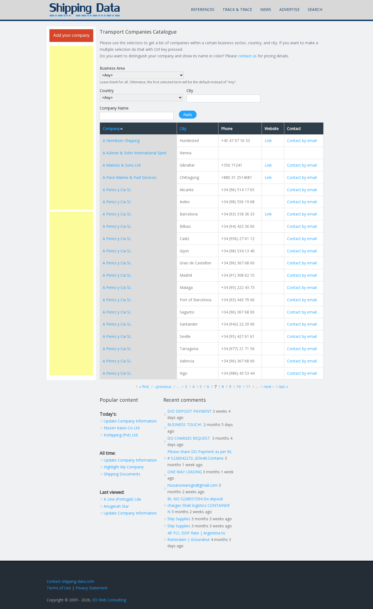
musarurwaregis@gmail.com (192, 485)
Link (268, 140)
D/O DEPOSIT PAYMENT (189, 411)
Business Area (112, 68)
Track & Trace (237, 9)
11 (248, 386)
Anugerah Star (116, 506)
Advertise (289, 9)
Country (107, 90)
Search (315, 9)
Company (111, 128)
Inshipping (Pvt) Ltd (121, 434)
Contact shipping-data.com (70, 581)
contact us (247, 55)
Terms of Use (59, 587)
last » (283, 386)
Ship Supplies (178, 518)
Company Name (114, 108)
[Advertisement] (71, 128)
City (190, 90)
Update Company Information (130, 421)
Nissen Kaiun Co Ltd (122, 427)
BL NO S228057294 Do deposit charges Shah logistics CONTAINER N (198, 505)
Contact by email (302, 140)
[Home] (84, 10)
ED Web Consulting (109, 599)
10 (238, 386)
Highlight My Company (124, 466)
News (265, 9)
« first (144, 386)
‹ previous (162, 386)
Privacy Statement (91, 587)
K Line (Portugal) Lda (122, 499)
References (202, 9)
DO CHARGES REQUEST (189, 438)
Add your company (71, 35)
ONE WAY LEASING (184, 471)
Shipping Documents (122, 474)
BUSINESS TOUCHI (184, 424)
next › (269, 386)
